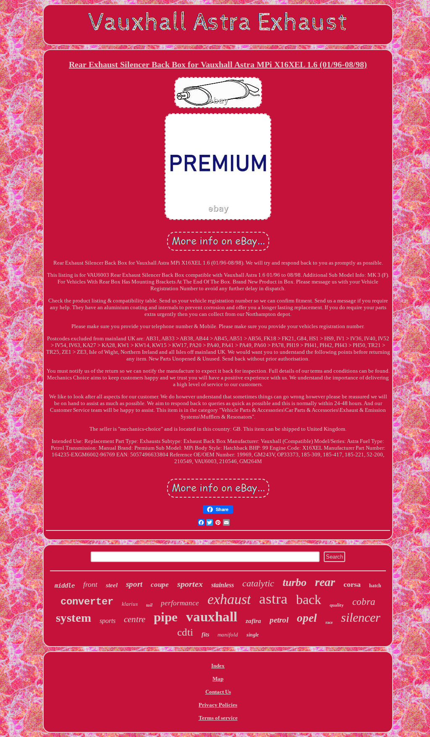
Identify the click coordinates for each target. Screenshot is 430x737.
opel (307, 618)
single (252, 635)
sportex (190, 584)
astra (273, 599)
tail (149, 604)
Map (217, 679)
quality (337, 604)
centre (134, 619)
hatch (375, 586)
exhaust (229, 599)
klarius (130, 604)
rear (325, 582)
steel (112, 585)
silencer (360, 617)
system (73, 617)
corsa (352, 584)
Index (218, 666)
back (308, 599)
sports (107, 620)
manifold (228, 634)
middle (65, 585)
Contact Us (218, 692)
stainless (222, 585)
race (329, 622)
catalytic (258, 583)
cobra (363, 601)
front (90, 584)
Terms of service (218, 718)
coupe (160, 585)
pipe (166, 617)
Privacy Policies (218, 705)
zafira (253, 621)
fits (205, 634)
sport (134, 584)
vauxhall (211, 616)
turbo (295, 582)
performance (180, 603)
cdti (185, 632)
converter (86, 601)
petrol (279, 619)
